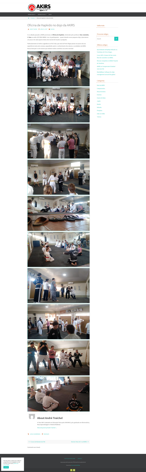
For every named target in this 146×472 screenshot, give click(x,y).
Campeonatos (101, 88)
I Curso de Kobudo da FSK (37, 442)
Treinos (99, 117)
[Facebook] (71, 470)
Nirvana (72, 465)
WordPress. (77, 465)
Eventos (33, 18)
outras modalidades (35, 434)
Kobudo (99, 107)
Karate (99, 104)
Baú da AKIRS (101, 85)
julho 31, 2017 (43, 29)
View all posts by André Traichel (47, 428)
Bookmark (46, 434)
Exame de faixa (101, 98)
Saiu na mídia (101, 114)
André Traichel (33, 29)
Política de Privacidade (69, 458)
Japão (99, 101)
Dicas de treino (101, 91)
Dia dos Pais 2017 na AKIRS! (79, 442)
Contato (80, 458)
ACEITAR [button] (6, 467)
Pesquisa (99, 110)
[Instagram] (74, 470)
